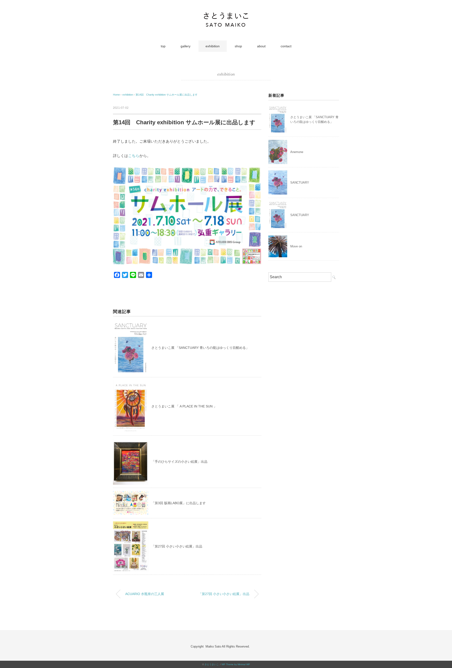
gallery (185, 46)
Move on (296, 246)
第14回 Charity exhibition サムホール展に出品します (167, 94)
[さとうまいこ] (226, 15)
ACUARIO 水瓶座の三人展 (144, 594)
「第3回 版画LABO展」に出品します (178, 503)
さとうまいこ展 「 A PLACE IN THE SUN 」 (184, 406)
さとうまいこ (212, 664)
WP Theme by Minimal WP (236, 664)
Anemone (296, 152)
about (261, 46)
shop (238, 46)
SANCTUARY (299, 182)
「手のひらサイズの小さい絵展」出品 (179, 461)
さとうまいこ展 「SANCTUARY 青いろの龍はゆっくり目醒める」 (200, 348)
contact (286, 46)
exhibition (213, 46)
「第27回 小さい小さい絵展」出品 (176, 546)
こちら (133, 156)
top (163, 46)
